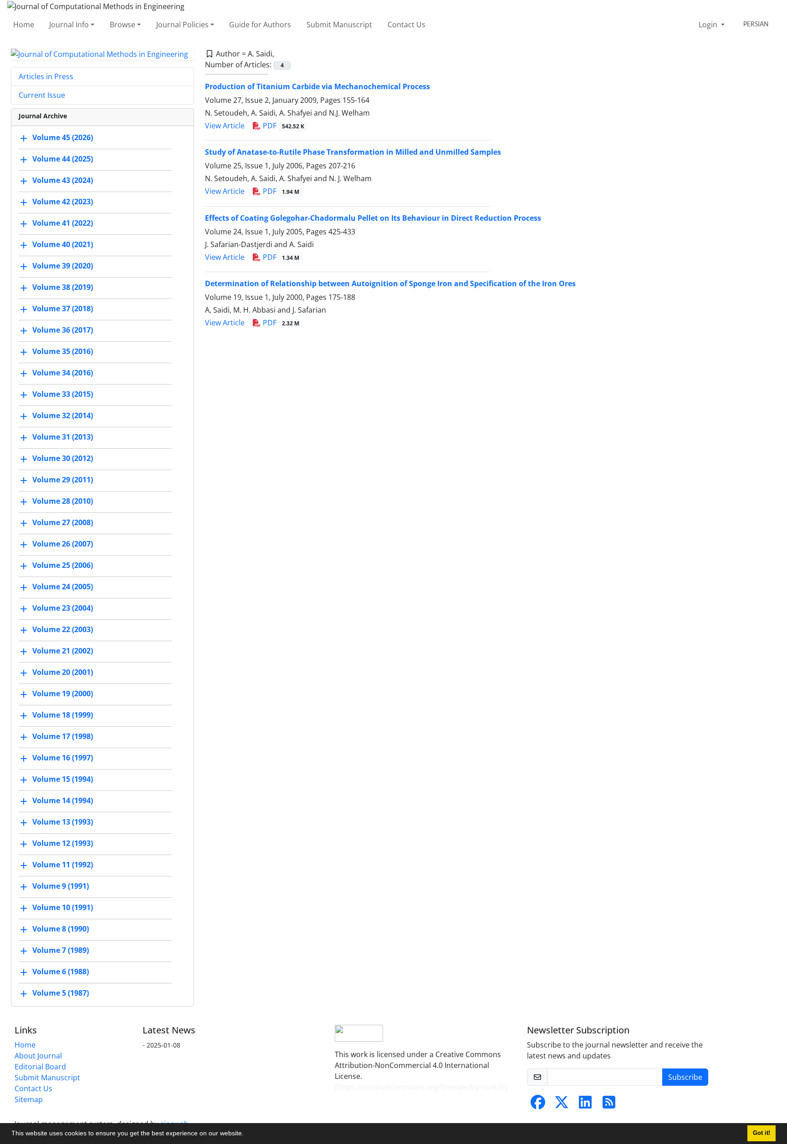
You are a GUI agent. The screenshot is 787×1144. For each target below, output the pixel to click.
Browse (122, 25)
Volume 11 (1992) (62, 865)
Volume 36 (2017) (62, 330)
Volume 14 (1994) (62, 801)
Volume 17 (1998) (62, 737)
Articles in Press (46, 76)
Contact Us (406, 25)
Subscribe (685, 1077)
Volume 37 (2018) (62, 309)
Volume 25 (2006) (62, 566)
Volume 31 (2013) (62, 437)
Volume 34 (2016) (62, 373)
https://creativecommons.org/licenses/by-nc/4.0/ (421, 1087)
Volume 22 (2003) (62, 630)
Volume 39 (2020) (62, 266)
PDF (282, 126)
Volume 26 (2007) (62, 544)
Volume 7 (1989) (60, 951)
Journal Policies (182, 25)
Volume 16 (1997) (62, 758)
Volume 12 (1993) (62, 844)
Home (23, 25)
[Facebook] (538, 1105)
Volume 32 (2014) (62, 416)
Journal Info (69, 25)
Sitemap (29, 1099)
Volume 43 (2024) (62, 181)
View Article (225, 126)
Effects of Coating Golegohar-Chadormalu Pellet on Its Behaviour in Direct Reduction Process (373, 218)
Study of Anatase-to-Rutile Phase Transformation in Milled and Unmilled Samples (353, 152)
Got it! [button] (761, 1133)
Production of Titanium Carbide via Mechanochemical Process (317, 86)
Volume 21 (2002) (62, 651)
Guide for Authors (260, 25)
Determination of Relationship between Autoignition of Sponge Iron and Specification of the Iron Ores (390, 283)
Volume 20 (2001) (62, 673)
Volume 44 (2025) (62, 159)
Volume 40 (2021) (62, 245)
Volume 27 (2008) (62, 523)
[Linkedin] (585, 1105)
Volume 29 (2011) (62, 480)
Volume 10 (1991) (62, 908)
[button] (246, 1134)
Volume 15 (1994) (62, 779)
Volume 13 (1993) (62, 822)
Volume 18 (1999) (62, 715)
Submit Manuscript (339, 25)
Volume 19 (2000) (62, 694)
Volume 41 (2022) (62, 223)
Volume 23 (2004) (62, 608)
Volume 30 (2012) (62, 459)
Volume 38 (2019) (62, 288)
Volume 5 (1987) (60, 993)
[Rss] (609, 1105)
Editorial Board (40, 1067)
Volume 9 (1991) (60, 886)
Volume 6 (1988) (60, 972)
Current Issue (42, 95)
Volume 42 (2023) (62, 202)
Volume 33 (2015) (62, 395)
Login (709, 25)
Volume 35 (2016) (62, 352)
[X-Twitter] (561, 1105)
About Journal (38, 1056)
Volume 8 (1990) (60, 929)
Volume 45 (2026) (62, 138)
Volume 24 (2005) (62, 587)
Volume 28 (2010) (62, 501)
